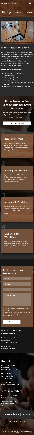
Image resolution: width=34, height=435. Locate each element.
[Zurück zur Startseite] (10, 3)
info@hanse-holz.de (8, 348)
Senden (11, 322)
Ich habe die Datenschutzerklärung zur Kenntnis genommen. (16, 309)
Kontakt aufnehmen (17, 123)
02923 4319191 (6, 346)
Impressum (12, 421)
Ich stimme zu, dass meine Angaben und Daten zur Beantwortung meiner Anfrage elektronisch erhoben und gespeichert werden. (16, 314)
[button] (31, 432)
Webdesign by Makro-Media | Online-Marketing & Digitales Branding (17, 431)
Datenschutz (21, 421)
